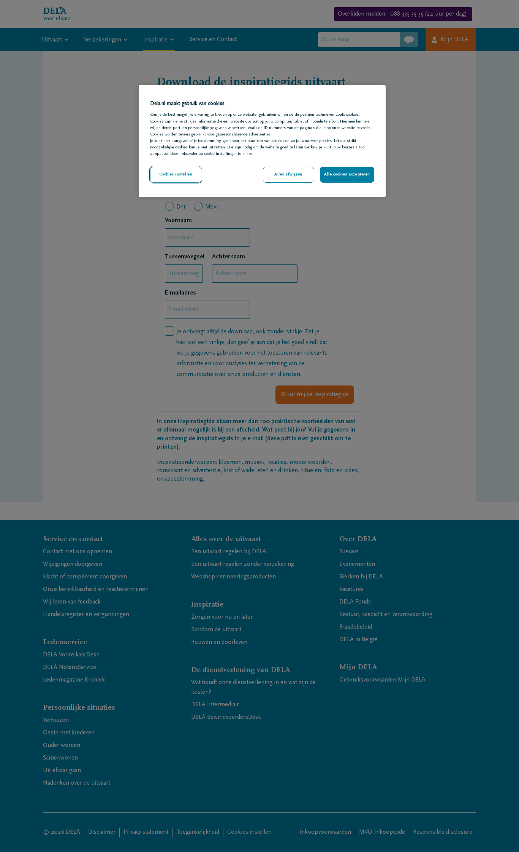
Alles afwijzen (288, 174)
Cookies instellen (176, 174)
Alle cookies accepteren (347, 174)
